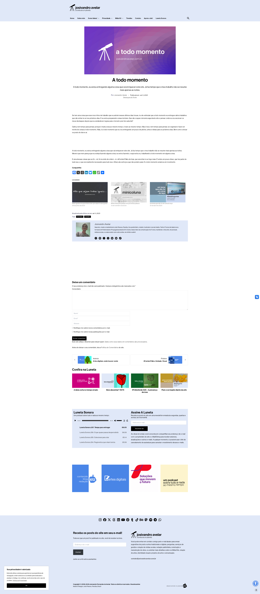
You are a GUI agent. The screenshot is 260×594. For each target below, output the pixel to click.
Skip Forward (127, 421)
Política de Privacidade (20, 580)
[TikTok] (120, 238)
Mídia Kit (118, 18)
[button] (98, 18)
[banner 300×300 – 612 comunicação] (86, 478)
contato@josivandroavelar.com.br (143, 559)
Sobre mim (81, 18)
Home (72, 18)
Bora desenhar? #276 (115, 390)
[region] (26, 578)
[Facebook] (100, 238)
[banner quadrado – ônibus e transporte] (144, 478)
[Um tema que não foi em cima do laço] (168, 192)
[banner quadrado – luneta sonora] (174, 478)
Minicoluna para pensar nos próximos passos (125, 203)
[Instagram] (96, 238)
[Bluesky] (112, 238)
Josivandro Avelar (120, 95)
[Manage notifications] (256, 590)
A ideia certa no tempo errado (86, 390)
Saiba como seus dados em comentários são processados (126, 342)
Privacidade (106, 18)
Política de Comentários (109, 347)
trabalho (87, 216)
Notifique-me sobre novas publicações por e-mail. (92, 332)
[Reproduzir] (75, 421)
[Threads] (108, 238)
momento (79, 216)
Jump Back (124, 421)
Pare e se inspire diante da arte (174, 390)
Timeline (129, 18)
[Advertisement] (153, 7)
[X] (104, 238)
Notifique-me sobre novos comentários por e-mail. (92, 328)
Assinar (78, 552)
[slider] (95, 420)
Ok (26, 585)
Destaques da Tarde (130, 97)
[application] (101, 421)
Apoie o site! (148, 18)
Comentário (76, 289)
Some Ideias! (92, 18)
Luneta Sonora (161, 18)
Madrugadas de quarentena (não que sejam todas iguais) (89, 203)
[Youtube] (116, 238)
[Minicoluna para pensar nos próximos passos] (129, 192)
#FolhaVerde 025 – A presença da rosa (144, 391)
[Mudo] (115, 421)
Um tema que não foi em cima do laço (161, 203)
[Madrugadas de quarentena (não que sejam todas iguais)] (90, 192)
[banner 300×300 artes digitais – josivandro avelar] (115, 478)
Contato (138, 18)
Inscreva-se (139, 429)
